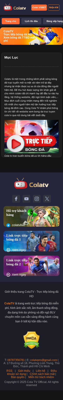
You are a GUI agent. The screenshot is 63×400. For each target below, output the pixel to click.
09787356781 (16, 360)
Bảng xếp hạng (55, 21)
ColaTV (9, 303)
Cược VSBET (39, 7)
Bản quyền (17, 377)
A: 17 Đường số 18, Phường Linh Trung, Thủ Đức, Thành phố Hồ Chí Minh (31, 365)
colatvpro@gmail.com (43, 360)
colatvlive (18, 225)
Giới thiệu (24, 370)
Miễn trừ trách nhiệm (41, 377)
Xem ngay (19, 250)
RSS (9, 370)
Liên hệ (40, 370)
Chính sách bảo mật (42, 373)
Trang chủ (10, 21)
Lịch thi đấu (31, 21)
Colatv (7, 79)
